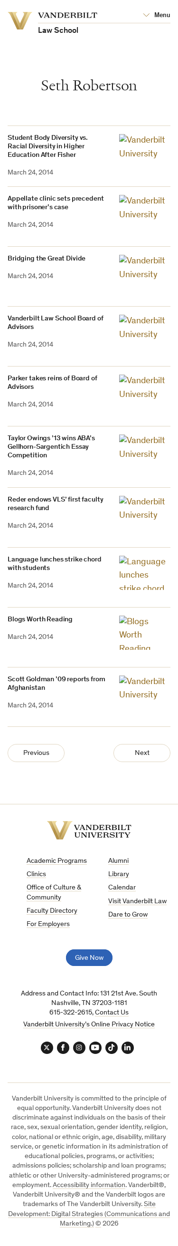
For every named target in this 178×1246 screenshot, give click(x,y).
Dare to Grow (128, 914)
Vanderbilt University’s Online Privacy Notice (89, 1024)
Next (142, 753)
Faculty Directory (52, 911)
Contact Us (112, 1012)
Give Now (89, 958)
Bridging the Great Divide (46, 258)
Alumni (118, 861)
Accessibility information (89, 1185)
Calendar (122, 887)
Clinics (36, 874)
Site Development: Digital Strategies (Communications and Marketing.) (89, 1214)
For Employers (48, 924)
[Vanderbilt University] (89, 830)
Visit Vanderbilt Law (137, 901)
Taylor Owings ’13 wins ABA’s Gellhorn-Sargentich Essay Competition (51, 447)
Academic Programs (57, 861)
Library (118, 874)
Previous (36, 753)
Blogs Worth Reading (40, 619)
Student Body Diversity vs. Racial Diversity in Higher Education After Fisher (48, 147)
